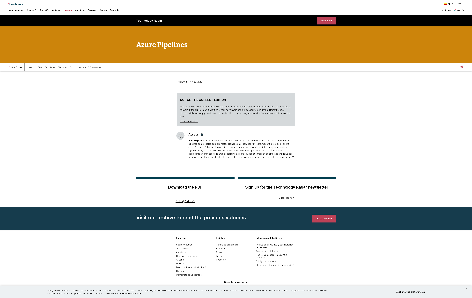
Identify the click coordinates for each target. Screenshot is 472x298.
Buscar (447, 10)
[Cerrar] (466, 288)
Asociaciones (183, 252)
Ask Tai (461, 10)
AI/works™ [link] (31, 10)
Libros (219, 256)
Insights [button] (68, 10)
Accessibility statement (267, 251)
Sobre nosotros (184, 244)
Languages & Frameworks (89, 67)
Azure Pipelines (196, 140)
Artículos (220, 248)
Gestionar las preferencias (410, 292)
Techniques (50, 67)
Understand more (189, 121)
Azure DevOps (234, 140)
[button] (202, 134)
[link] (326, 20)
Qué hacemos (183, 248)
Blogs (219, 252)
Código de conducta (266, 261)
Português (189, 201)
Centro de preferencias (228, 244)
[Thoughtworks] (15, 3)
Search (32, 67)
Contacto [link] (114, 10)
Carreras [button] (92, 10)
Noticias (180, 263)
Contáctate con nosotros (189, 275)
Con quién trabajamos (187, 256)
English (179, 201)
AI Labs (180, 259)
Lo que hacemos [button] (15, 10)
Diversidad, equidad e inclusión (191, 267)
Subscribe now (286, 198)
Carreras (180, 271)
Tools (72, 67)
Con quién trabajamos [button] (50, 10)
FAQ (40, 67)
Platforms (62, 67)
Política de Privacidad (130, 293)
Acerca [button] (103, 10)
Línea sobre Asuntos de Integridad (273, 265)
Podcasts (221, 259)
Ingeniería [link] (80, 10)
